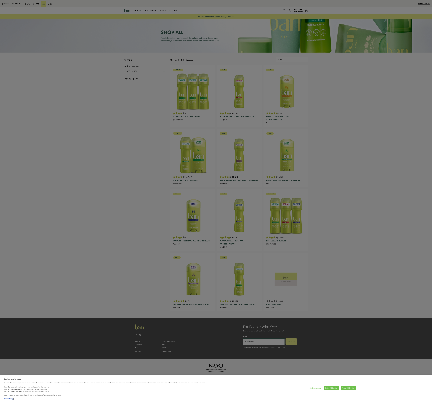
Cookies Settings (315, 388)
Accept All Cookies (348, 388)
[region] (216, 388)
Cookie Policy (8, 399)
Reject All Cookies (331, 388)
